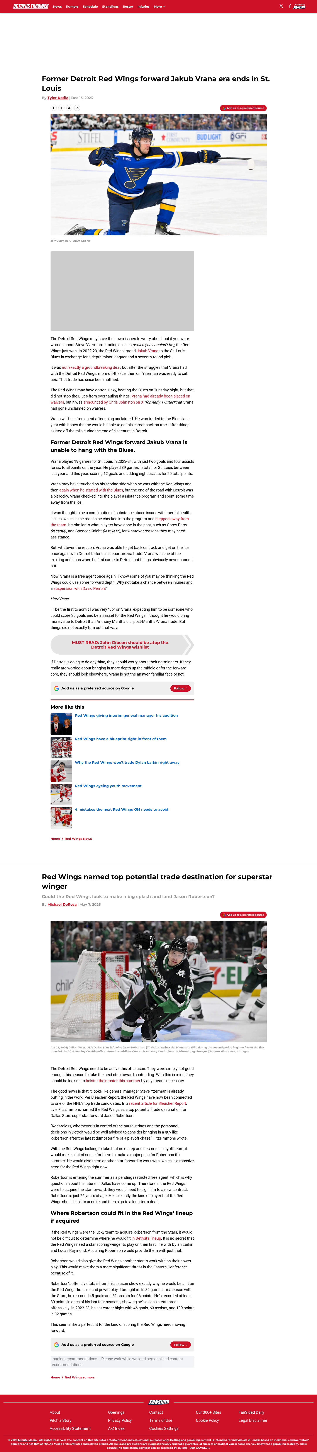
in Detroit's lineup (146, 1238)
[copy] (77, 108)
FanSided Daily (251, 1412)
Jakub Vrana (147, 351)
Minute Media (27, 1440)
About (55, 1412)
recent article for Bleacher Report (157, 1103)
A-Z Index (116, 1428)
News (57, 6)
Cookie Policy (207, 1420)
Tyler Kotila (57, 98)
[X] (281, 6)
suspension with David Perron (79, 588)
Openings (116, 1412)
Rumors (72, 6)
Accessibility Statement (70, 1428)
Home (55, 839)
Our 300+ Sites (208, 1412)
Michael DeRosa (62, 904)
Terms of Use (160, 1420)
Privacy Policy (120, 1420)
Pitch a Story (60, 1420)
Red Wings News (78, 839)
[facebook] (290, 6)
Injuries (143, 6)
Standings (110, 6)
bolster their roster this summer (113, 1080)
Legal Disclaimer (253, 1420)
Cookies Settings (163, 1428)
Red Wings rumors (80, 1377)
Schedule (90, 6)
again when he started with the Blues (91, 490)
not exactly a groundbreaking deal (91, 367)
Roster (128, 6)
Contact (156, 1412)
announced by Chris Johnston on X (113, 402)
